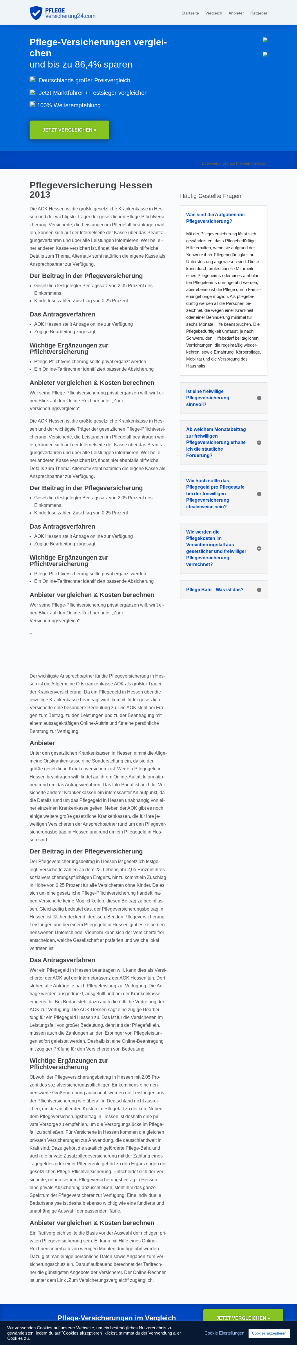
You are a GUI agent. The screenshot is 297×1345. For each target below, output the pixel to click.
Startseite (190, 13)
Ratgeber (258, 13)
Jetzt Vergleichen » (69, 130)
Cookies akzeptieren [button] (269, 1333)
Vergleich (213, 13)
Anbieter (236, 13)
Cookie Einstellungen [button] (224, 1333)
